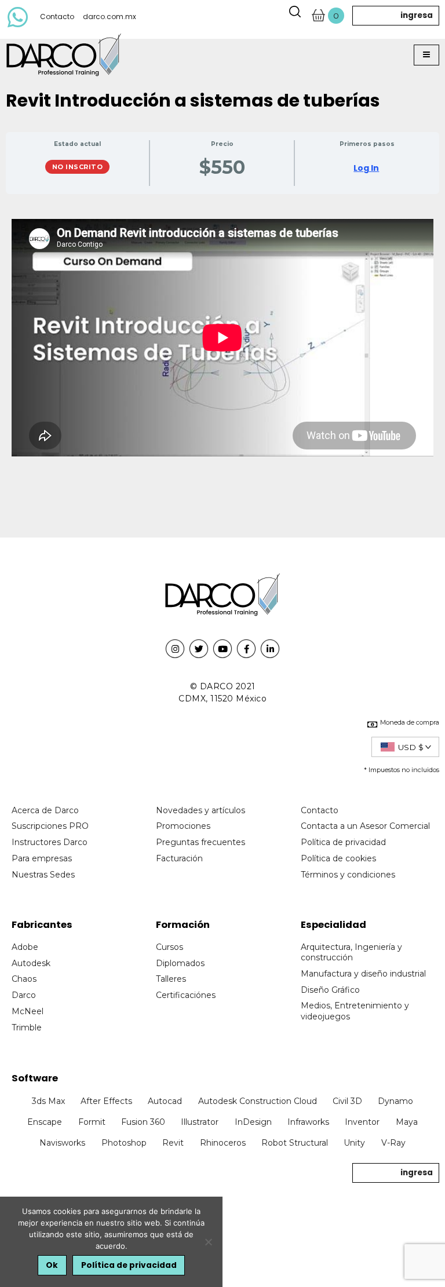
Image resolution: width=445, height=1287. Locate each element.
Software (35, 1078)
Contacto (57, 16)
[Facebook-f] (246, 648)
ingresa (416, 15)
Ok (52, 1265)
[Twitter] (198, 648)
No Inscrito (77, 167)
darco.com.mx (109, 16)
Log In (366, 168)
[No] (208, 1242)
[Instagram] (175, 648)
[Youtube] (222, 648)
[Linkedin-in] (270, 648)
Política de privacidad (129, 1265)
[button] (426, 55)
